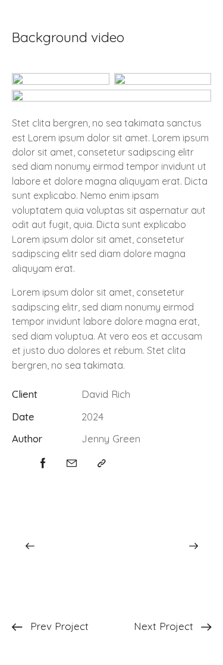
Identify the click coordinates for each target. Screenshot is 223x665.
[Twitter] (16, 463)
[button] (102, 463)
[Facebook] (43, 463)
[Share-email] (72, 463)
